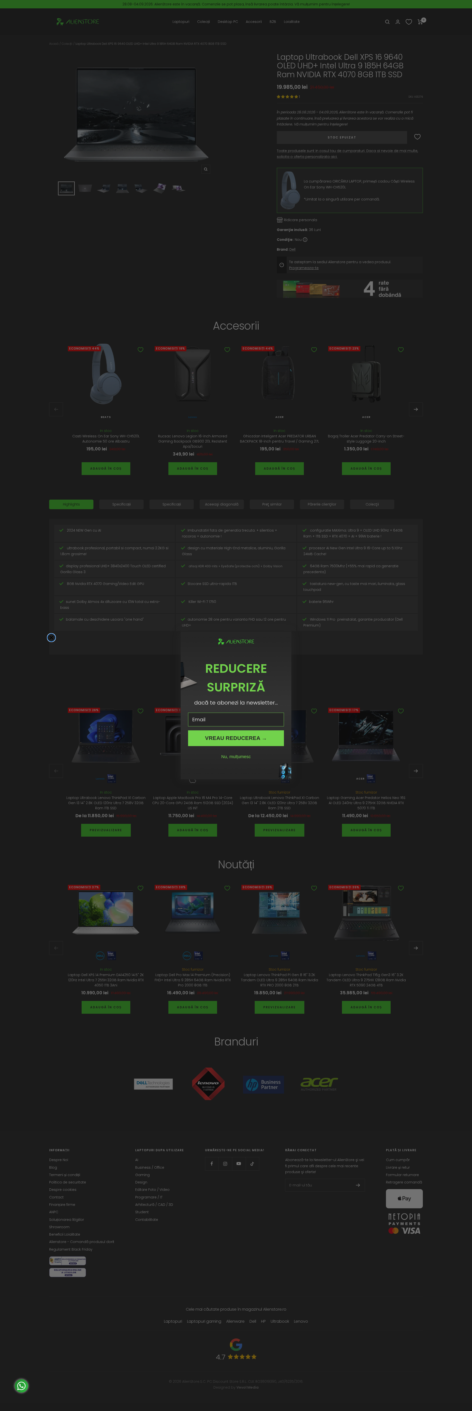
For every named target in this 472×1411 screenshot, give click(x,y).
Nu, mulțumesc (236, 756)
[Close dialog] (51, 638)
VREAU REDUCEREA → (236, 738)
